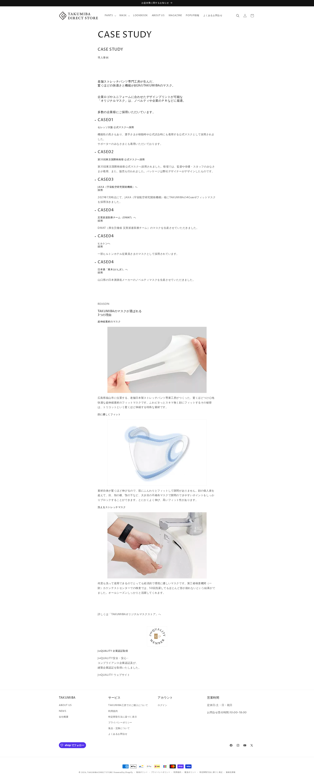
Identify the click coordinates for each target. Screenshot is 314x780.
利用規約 (113, 711)
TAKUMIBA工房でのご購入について (128, 705)
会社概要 (63, 716)
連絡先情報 (231, 772)
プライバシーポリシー (120, 722)
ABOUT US (65, 705)
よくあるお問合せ (117, 734)
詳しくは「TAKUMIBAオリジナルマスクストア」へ (129, 614)
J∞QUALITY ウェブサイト (114, 675)
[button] (110, 15)
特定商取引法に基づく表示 (122, 716)
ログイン (162, 705)
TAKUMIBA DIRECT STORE (100, 772)
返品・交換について (119, 728)
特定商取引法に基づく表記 (211, 772)
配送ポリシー (190, 772)
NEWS (62, 711)
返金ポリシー (142, 772)
